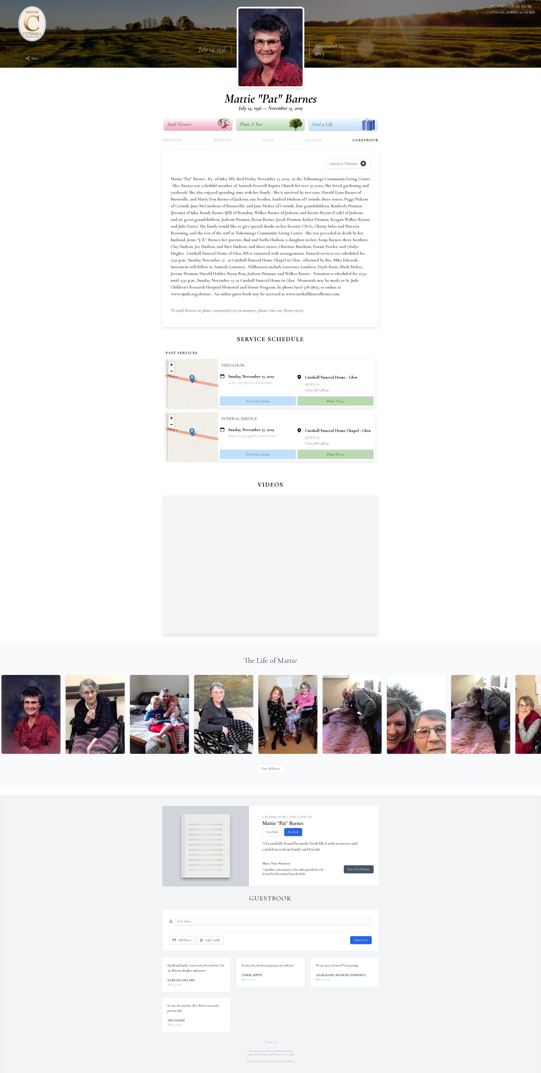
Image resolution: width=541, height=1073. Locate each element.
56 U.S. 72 (312, 384)
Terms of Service (280, 1054)
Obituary (172, 140)
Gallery (313, 140)
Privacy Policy (260, 1054)
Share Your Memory (358, 869)
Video (268, 140)
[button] (192, 379)
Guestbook (365, 140)
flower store (293, 310)
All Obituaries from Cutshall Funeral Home (510, 9)
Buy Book (293, 832)
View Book (272, 832)
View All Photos (270, 769)
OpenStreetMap (274, 1061)
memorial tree (225, 310)
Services (222, 140)
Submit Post (361, 940)
